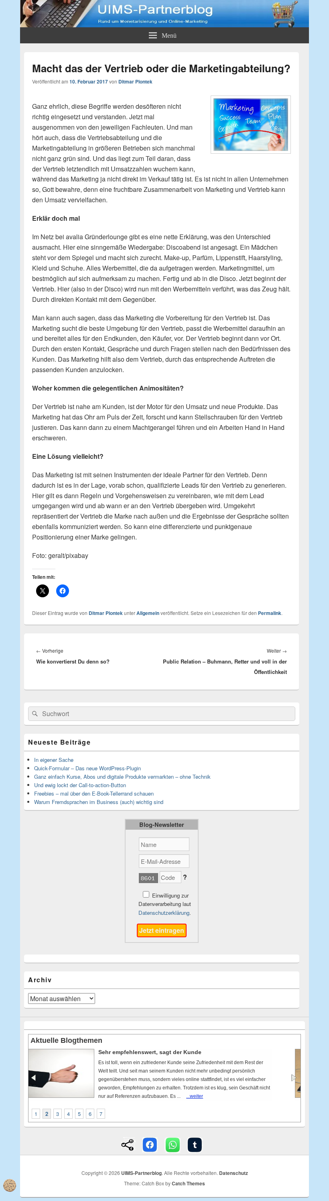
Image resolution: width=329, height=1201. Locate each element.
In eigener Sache (53, 759)
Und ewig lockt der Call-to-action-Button (80, 785)
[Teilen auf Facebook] (150, 1144)
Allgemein (147, 613)
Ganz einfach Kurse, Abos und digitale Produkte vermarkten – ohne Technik (122, 776)
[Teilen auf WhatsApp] (172, 1144)
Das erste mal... (132, 1052)
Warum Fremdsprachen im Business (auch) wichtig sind (98, 802)
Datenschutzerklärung (163, 912)
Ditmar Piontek (135, 81)
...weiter (170, 1096)
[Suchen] (34, 713)
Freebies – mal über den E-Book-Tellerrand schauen (94, 793)
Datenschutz (233, 1173)
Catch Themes (188, 1183)
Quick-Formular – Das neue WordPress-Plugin (87, 768)
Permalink (269, 613)
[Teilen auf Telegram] (195, 1144)
